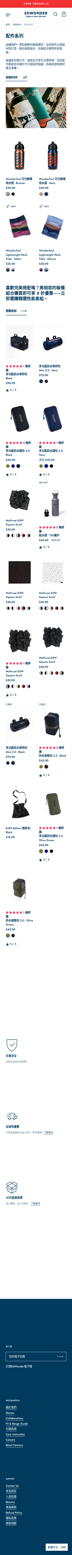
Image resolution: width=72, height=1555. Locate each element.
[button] (14, 366)
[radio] (8, 194)
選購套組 (11, 311)
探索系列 (17, 24)
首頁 (8, 24)
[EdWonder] (36, 14)
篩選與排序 (12, 77)
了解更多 (48, 1132)
